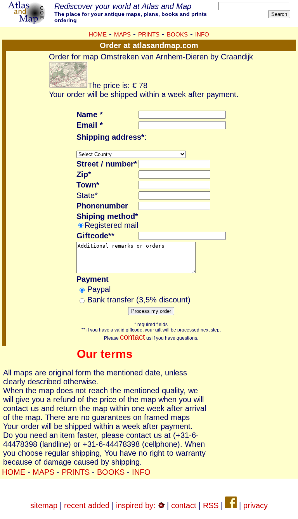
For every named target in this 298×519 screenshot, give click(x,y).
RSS (210, 505)
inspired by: (137, 505)
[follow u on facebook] (231, 505)
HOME (98, 34)
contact (132, 337)
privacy (255, 505)
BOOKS (177, 34)
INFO (202, 34)
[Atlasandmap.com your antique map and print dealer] (27, 21)
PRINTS (148, 34)
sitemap (43, 505)
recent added (86, 505)
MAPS (122, 34)
